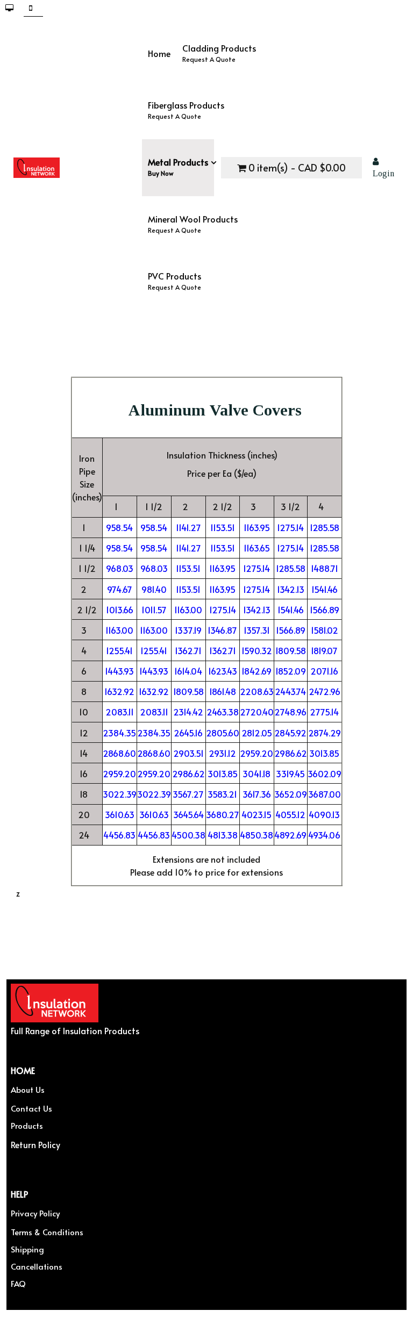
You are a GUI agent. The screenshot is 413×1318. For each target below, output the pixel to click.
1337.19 (188, 630)
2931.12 (222, 753)
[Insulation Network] (77, 167)
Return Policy (35, 1144)
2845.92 (290, 733)
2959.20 (256, 753)
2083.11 (119, 712)
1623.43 (222, 671)
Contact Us (31, 1108)
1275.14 (290, 527)
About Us (28, 1089)
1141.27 (188, 527)
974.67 (119, 589)
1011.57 (154, 609)
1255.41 (119, 650)
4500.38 (188, 835)
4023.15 (256, 814)
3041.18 (256, 773)
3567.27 (188, 794)
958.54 (119, 527)
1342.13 (290, 589)
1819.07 (324, 650)
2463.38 (222, 712)
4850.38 (256, 835)
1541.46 (324, 589)
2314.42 (188, 712)
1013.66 (119, 609)
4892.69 (290, 835)
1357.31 (257, 630)
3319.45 (290, 773)
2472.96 (324, 691)
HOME (23, 1070)
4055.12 (290, 814)
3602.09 (324, 773)
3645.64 (188, 814)
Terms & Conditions (47, 1231)
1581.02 (324, 630)
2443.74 (290, 691)
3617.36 (257, 794)
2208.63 (257, 691)
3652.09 (290, 794)
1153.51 (222, 527)
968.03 (119, 568)
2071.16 (324, 671)
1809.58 (290, 650)
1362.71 (188, 650)
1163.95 (257, 527)
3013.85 (324, 753)
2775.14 (324, 712)
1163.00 (188, 609)
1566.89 (324, 609)
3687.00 (324, 794)
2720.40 (257, 712)
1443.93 (119, 671)
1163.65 (257, 548)
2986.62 (290, 753)
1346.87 (222, 630)
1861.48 (222, 691)
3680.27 (222, 814)
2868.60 (119, 753)
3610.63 (119, 814)
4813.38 (223, 835)
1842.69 (256, 671)
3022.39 (120, 794)
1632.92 (119, 691)
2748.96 (290, 712)
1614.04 (188, 671)
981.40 (154, 589)
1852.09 (290, 671)
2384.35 (119, 733)
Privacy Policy (35, 1213)
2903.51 (188, 753)
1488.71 (324, 568)
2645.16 (188, 733)
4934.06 (324, 835)
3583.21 (222, 794)
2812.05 (256, 733)
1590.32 (256, 650)
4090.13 (324, 814)
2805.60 (222, 733)
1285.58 (324, 527)
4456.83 (119, 835)
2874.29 (324, 733)
